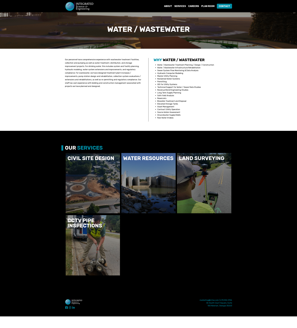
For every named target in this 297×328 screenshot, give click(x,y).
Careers (193, 6)
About (168, 6)
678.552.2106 (226, 300)
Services (180, 6)
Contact (224, 6)
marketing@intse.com (209, 300)
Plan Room (208, 6)
